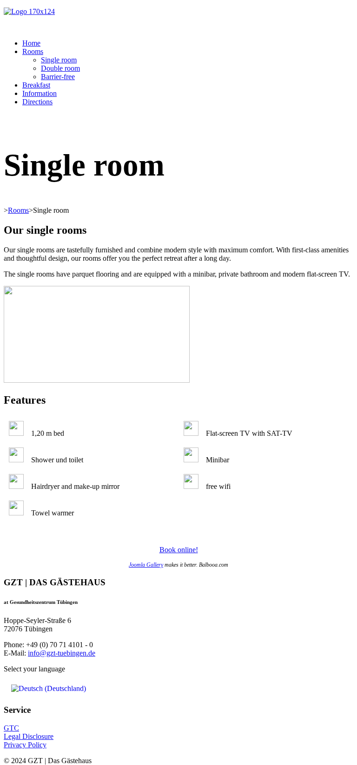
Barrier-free (58, 77)
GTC (11, 728)
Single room (59, 60)
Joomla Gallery (146, 565)
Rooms (32, 51)
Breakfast (36, 85)
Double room (60, 68)
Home (31, 43)
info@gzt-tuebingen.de (61, 653)
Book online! (178, 550)
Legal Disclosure (28, 736)
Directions (37, 102)
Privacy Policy (25, 745)
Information (39, 93)
